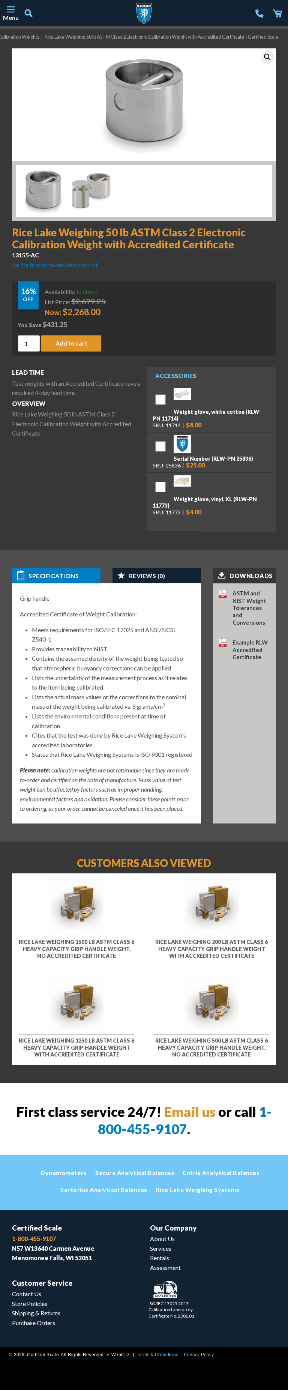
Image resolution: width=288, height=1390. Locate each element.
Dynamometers (63, 1172)
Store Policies (29, 1303)
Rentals (159, 1257)
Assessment (165, 1267)
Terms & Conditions (157, 1354)
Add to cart (71, 343)
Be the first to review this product (55, 264)
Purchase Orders (33, 1322)
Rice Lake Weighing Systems (198, 1189)
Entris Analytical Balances (221, 1172)
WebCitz (120, 1354)
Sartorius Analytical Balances (103, 1189)
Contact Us (26, 1293)
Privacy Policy (199, 1354)
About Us (162, 1238)
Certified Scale (37, 1227)
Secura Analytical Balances (134, 1172)
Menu (10, 17)
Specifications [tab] (53, 575)
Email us (190, 1111)
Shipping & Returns (36, 1312)
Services (160, 1248)
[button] (267, 57)
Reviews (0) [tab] (147, 575)
